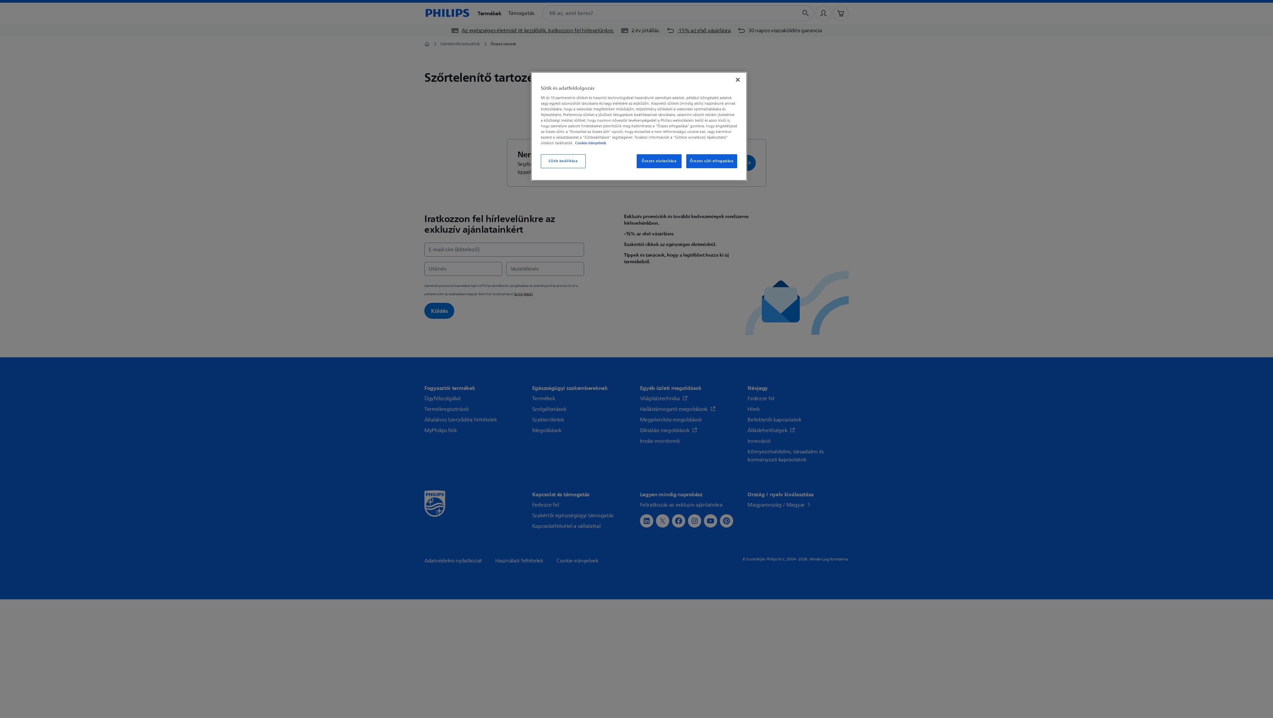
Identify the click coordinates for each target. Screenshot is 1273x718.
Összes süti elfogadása (712, 161)
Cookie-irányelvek (590, 143)
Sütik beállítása (562, 161)
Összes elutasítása (659, 161)
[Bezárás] (738, 79)
